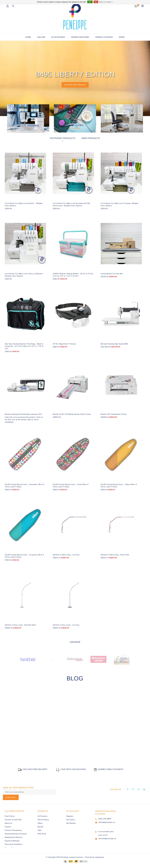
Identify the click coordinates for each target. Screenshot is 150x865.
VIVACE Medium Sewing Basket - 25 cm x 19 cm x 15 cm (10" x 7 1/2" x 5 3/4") (73, 275)
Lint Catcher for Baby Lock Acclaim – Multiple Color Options (24, 204)
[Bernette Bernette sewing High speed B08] (121, 314)
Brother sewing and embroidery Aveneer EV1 (23, 414)
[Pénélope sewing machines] (75, 16)
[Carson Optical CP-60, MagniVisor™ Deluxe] (73, 314)
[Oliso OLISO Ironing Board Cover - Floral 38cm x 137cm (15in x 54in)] (73, 454)
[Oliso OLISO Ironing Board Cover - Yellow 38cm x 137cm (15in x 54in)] (121, 454)
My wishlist (71, 823)
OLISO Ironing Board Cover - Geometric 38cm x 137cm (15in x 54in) (24, 485)
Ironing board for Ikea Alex (112, 274)
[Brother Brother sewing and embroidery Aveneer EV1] (25, 384)
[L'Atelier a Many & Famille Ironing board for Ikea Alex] (121, 243)
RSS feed (42, 834)
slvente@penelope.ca (107, 838)
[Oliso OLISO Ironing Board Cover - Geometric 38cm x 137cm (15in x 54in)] (25, 454)
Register (69, 816)
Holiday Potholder (22, 748)
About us (8, 823)
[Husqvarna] (98, 659)
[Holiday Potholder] (40, 720)
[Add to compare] (17, 212)
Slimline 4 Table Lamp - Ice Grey (66, 555)
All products (42, 816)
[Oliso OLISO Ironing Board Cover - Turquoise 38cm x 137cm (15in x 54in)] (25, 524)
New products (43, 820)
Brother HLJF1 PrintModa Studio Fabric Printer (72, 414)
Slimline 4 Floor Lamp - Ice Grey (66, 625)
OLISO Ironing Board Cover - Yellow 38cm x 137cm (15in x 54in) (119, 485)
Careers (8, 827)
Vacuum (41, 37)
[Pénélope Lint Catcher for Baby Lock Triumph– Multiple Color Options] (121, 173)
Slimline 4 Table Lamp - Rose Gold (115, 555)
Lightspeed (99, 857)
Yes (90, 2)
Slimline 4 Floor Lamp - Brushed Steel (20, 625)
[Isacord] (122, 659)
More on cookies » (106, 2)
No (96, 2)
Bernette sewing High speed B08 (114, 344)
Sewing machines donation (16, 834)
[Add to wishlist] (12, 212)
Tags (39, 830)
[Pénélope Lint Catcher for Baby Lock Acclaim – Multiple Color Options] (25, 173)
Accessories (58, 37)
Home (28, 37)
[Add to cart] (6, 212)
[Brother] (28, 659)
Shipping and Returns (13, 837)
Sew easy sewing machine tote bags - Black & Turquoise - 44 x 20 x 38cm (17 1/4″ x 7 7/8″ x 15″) (24, 346)
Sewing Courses (104, 37)
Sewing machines (80, 37)
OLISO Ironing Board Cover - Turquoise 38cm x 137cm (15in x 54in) (24, 556)
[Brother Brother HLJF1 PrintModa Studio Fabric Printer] (73, 384)
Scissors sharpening (13, 830)
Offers (40, 823)
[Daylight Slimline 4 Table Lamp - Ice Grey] (73, 524)
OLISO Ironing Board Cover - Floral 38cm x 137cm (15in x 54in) (70, 485)
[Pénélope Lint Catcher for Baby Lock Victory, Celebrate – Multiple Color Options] (25, 243)
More (122, 37)
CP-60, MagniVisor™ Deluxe (64, 344)
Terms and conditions (13, 844)
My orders (70, 820)
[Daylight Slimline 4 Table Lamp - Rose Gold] (121, 524)
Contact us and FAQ (13, 820)
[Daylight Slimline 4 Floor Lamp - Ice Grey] (73, 595)
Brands (40, 827)
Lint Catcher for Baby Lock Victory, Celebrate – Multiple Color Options (24, 275)
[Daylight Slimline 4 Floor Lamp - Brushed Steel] (25, 595)
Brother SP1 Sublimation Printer (114, 414)
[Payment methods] (65, 861)
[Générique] (52, 659)
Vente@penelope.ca (107, 822)
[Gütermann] (75, 659)
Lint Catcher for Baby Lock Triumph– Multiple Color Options (119, 204)
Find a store (10, 816)
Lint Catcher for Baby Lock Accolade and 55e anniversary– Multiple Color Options (71, 204)
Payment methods (12, 841)
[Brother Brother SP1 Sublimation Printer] (121, 384)
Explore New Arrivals (75, 85)
